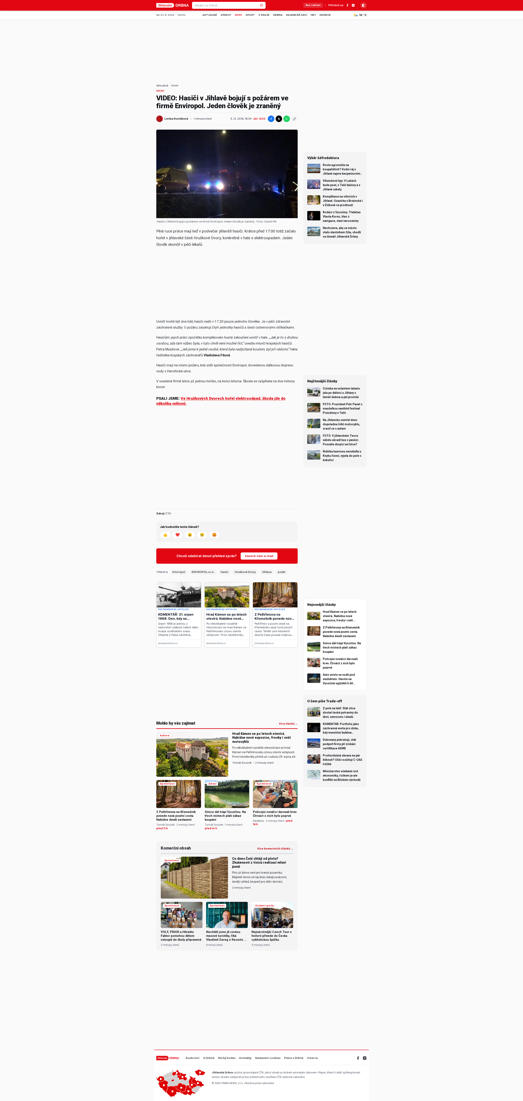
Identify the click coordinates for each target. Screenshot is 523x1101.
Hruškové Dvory (245, 572)
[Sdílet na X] (279, 119)
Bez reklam (313, 5)
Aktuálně (209, 14)
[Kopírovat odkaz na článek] (294, 119)
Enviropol (178, 572)
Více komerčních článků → (275, 848)
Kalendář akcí (296, 14)
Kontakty (245, 1058)
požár (281, 572)
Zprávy (226, 14)
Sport (250, 14)
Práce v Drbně (293, 1058)
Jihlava (267, 572)
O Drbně (209, 1058)
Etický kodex (227, 1058)
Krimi (238, 14)
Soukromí (192, 1058)
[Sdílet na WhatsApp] (286, 119)
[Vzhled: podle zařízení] (363, 5)
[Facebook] (347, 5)
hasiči (224, 572)
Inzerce (325, 14)
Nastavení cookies (267, 1058)
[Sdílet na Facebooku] (271, 119)
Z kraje (263, 14)
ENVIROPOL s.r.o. (203, 572)
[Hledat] (262, 5)
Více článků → (288, 724)
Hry (313, 14)
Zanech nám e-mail (259, 556)
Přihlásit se (335, 5)
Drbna (278, 14)
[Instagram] (353, 5)
